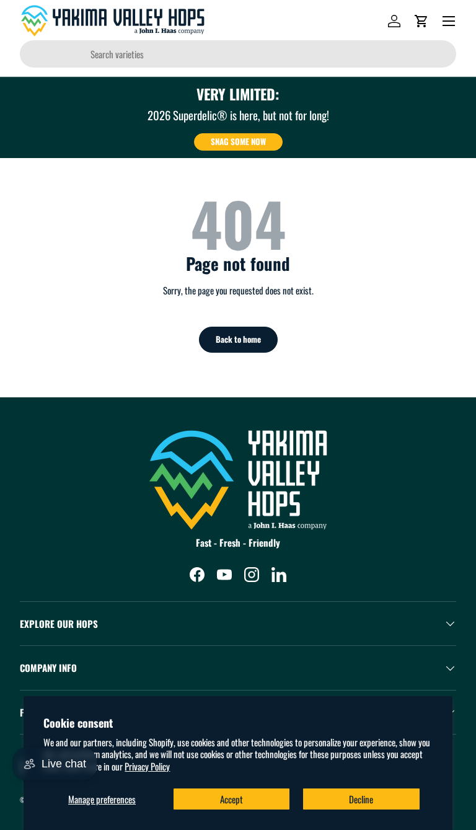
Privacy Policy (147, 766)
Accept (231, 799)
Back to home (238, 339)
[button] (421, 21)
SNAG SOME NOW (238, 141)
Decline (361, 799)
